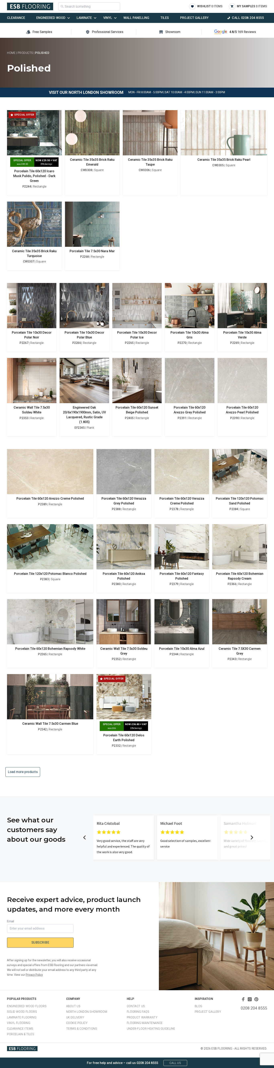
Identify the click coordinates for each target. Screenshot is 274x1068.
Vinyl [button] (107, 18)
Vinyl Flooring (18, 1023)
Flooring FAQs (138, 1011)
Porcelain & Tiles (20, 1034)
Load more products (23, 772)
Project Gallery (194, 18)
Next (252, 837)
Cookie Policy (77, 1023)
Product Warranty (142, 1017)
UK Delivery (75, 1017)
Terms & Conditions (81, 1028)
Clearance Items (20, 1028)
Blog (198, 1006)
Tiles (164, 18)
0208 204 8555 (254, 1008)
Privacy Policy (34, 974)
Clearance (16, 18)
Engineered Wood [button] (50, 18)
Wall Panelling (136, 18)
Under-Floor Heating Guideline (151, 1028)
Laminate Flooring (21, 1017)
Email (10, 921)
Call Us (175, 1063)
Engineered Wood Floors (27, 1006)
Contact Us (136, 1006)
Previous (85, 837)
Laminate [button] (84, 18)
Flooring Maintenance (145, 1023)
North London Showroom (86, 1011)
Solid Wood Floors (22, 1011)
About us (73, 1006)
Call (248, 18)
